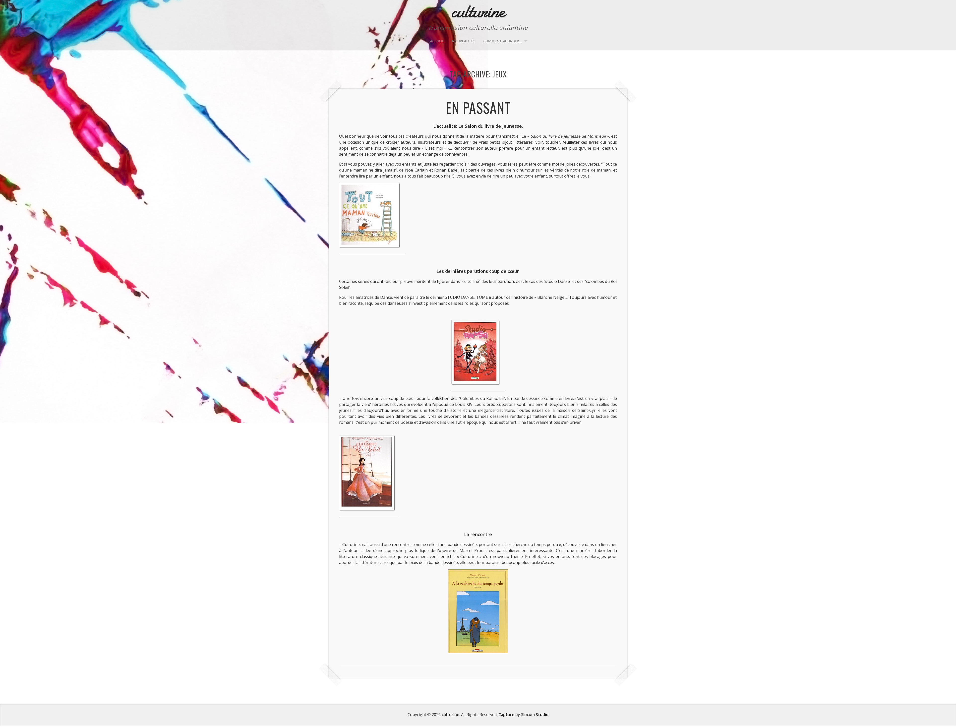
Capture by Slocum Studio (523, 714)
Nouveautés (463, 41)
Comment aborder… (502, 41)
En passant (478, 107)
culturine (450, 714)
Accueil (437, 41)
